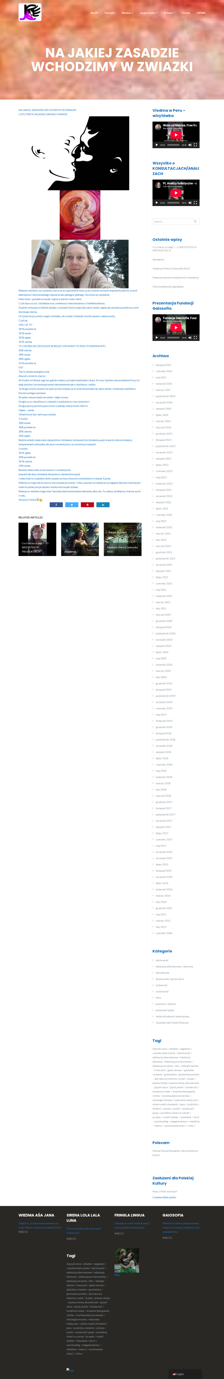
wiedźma (72, 1349)
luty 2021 (161, 608)
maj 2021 (161, 589)
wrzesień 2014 (164, 876)
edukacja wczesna (163, 1065)
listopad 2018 (163, 733)
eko (177, 1065)
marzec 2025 (163, 389)
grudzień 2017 (164, 801)
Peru (158, 997)
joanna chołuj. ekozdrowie (83, 1302)
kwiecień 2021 (164, 595)
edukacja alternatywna (165, 1057)
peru (182, 1104)
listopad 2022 (163, 489)
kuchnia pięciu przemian (175, 1095)
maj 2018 (161, 770)
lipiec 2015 (162, 864)
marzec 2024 (163, 421)
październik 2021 (165, 558)
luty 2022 (161, 539)
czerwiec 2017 (164, 839)
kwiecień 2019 (164, 720)
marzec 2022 (163, 533)
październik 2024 (165, 396)
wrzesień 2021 (164, 564)
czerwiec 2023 (164, 471)
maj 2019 (161, 714)
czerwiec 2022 (164, 514)
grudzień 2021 (164, 552)
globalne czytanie (76, 1289)
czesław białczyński (164, 1053)
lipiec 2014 (162, 883)
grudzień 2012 (164, 908)
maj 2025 (161, 377)
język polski (176, 1087)
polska (167, 1108)
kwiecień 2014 (164, 889)
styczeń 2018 (163, 795)
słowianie (186, 1117)
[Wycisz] (190, 145)
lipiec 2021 (162, 577)
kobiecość (161, 985)
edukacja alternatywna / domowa (174, 966)
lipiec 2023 (162, 464)
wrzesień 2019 (164, 702)
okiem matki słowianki (165, 1104)
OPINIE (201, 12)
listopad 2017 (163, 808)
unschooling (161, 1121)
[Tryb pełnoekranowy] (195, 145)
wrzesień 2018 (164, 745)
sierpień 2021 (163, 570)
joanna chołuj (160, 1082)
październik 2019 (165, 695)
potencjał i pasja (165, 1010)
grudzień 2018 (164, 727)
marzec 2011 (163, 920)
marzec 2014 (163, 895)
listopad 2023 (163, 439)
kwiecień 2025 (164, 383)
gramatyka (170, 1074)
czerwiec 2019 (164, 708)
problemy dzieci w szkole (175, 1112)
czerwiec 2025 (164, 371)
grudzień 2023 (164, 433)
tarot (92, 1340)
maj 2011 (161, 914)
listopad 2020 (163, 627)
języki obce (161, 1087)
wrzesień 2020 (164, 639)
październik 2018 (165, 739)
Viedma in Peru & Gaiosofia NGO (171, 268)
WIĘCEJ (23, 1231)
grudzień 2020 (164, 620)
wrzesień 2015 (164, 858)
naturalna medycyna (186, 1099)
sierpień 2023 (163, 458)
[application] (176, 135)
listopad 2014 (163, 870)
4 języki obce (160, 1048)
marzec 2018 (163, 783)
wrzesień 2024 (164, 402)
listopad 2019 (163, 689)
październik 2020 (165, 633)
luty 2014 (161, 901)
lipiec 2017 (162, 833)
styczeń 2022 (163, 545)
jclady (190, 1078)
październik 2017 (165, 814)
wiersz (158, 1125)
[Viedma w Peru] (30, 11)
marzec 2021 (163, 602)
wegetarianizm (179, 1121)
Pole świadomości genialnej (168, 286)
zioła (190, 1125)
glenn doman (175, 1070)
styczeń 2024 (163, 427)
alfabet (174, 1048)
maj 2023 (161, 477)
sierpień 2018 (163, 751)
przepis (157, 1117)
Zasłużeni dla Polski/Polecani (172, 1022)
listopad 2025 (163, 364)
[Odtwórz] (156, 145)
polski (176, 1108)
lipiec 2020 (162, 652)
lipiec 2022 (162, 508)
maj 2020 (161, 658)
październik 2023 (165, 446)
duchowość (162, 960)
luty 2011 (161, 926)
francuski (160, 1070)
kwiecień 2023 (164, 483)
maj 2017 (161, 845)
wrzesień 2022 (164, 496)
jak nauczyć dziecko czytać (170, 1078)
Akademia (158, 259)
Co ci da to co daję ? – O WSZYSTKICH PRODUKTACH (174, 248)
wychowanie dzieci (175, 1125)
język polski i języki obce (170, 978)
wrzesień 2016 (164, 851)
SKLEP (94, 12)
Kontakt (110, 12)
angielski (185, 1048)
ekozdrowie (162, 972)
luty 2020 (161, 677)
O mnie (186, 12)
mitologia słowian (163, 1099)
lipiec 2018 (162, 758)
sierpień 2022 (163, 502)
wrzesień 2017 (164, 820)
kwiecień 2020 (164, 664)
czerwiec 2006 (164, 933)
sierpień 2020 (163, 645)
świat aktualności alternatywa (172, 1016)
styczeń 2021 (163, 614)
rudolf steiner (170, 1117)
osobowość (162, 991)
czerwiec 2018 (164, 764)
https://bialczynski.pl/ (165, 1191)
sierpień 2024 (163, 408)
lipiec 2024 (162, 414)
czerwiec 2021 (164, 583)
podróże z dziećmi (166, 1003)
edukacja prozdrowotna (178, 1061)
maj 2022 (161, 520)
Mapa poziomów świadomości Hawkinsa (176, 277)
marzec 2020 (163, 670)
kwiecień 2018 (164, 776)
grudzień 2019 (164, 683)
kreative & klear (161, 1091)
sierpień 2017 (163, 826)
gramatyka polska (77, 1293)
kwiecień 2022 (164, 527)
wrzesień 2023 (164, 452)
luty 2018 (161, 789)
